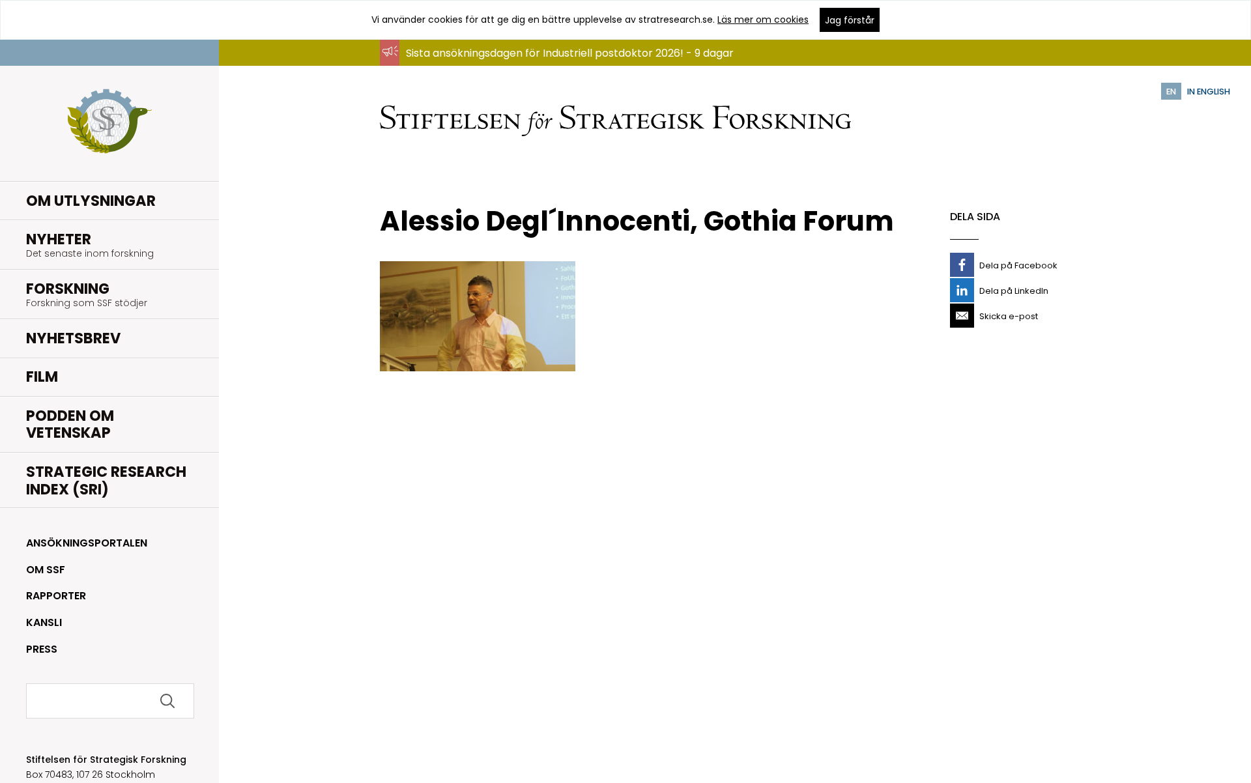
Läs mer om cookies (763, 19)
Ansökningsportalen (86, 542)
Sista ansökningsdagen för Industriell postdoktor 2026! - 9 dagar (570, 53)
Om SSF (45, 569)
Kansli (44, 622)
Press (41, 649)
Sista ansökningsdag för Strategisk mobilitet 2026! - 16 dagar (560, 65)
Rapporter (56, 595)
